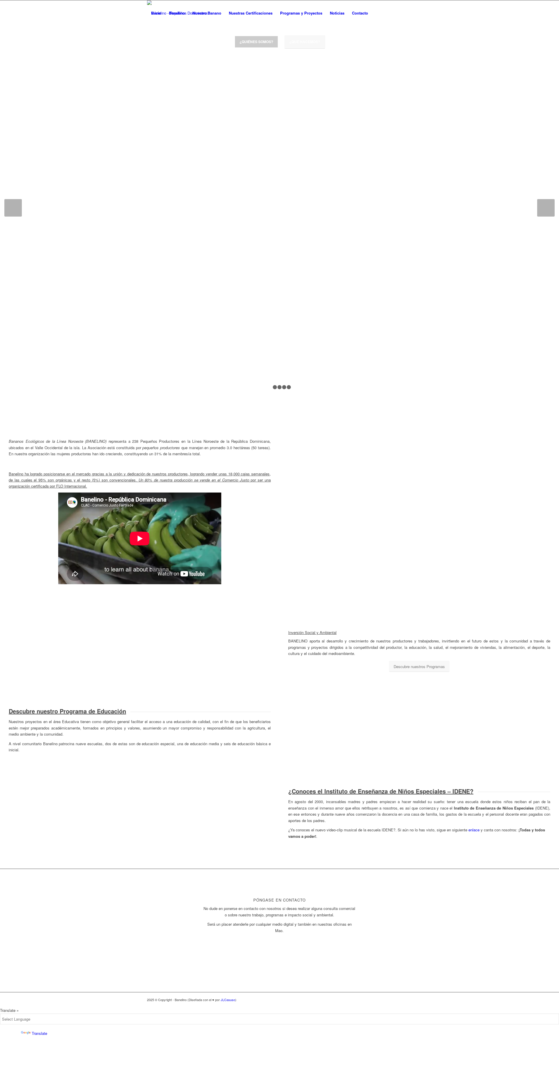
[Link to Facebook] (399, 12)
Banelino (177, 13)
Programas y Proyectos (301, 13)
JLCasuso (228, 999)
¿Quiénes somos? (256, 41)
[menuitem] (377, 13)
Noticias (337, 13)
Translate (39, 1033)
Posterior (546, 208)
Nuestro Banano (206, 13)
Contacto (360, 13)
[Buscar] (377, 13)
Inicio (156, 13)
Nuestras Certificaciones (251, 13)
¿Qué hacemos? (304, 41)
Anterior (13, 208)
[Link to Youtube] (407, 12)
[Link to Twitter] (390, 12)
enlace (474, 830)
